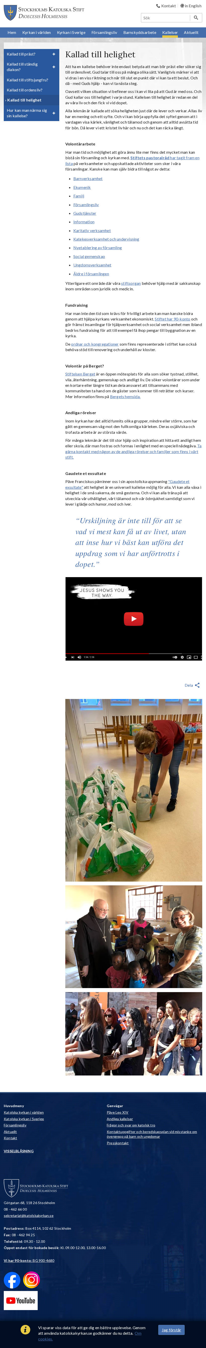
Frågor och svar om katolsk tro (131, 1125)
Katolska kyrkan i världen (24, 1112)
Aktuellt (10, 1131)
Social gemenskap (89, 256)
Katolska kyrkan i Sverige (24, 1119)
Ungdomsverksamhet (92, 264)
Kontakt (10, 1138)
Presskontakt (118, 1143)
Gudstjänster (84, 213)
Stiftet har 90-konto (172, 318)
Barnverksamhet (88, 178)
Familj (78, 195)
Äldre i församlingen (91, 273)
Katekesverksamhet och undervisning (106, 239)
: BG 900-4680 (29, 1260)
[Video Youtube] (133, 619)
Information (83, 221)
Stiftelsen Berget (80, 373)
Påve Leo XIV (117, 1112)
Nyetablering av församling (97, 247)
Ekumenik (82, 187)
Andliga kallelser (120, 1119)
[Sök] (196, 17)
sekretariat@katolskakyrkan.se (29, 1215)
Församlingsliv (86, 204)
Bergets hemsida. (125, 396)
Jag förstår (171, 1329)
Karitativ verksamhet (92, 230)
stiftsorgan (131, 283)
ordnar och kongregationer (95, 344)
